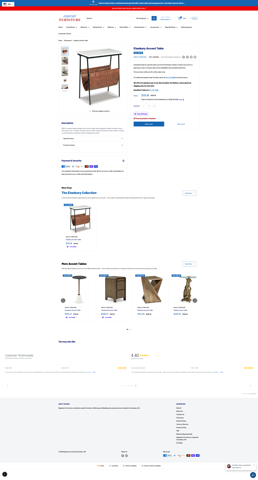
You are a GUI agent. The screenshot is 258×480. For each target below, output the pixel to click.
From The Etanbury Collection (171, 57)
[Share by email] (195, 57)
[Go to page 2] (129, 329)
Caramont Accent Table (73, 310)
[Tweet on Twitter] (191, 57)
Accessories (154, 27)
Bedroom (84, 27)
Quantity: (137, 106)
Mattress (111, 27)
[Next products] (195, 300)
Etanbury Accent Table (73, 239)
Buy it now (181, 124)
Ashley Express (186, 27)
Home (60, 27)
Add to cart (149, 124)
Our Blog (179, 443)
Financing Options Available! (145, 118)
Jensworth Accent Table (109, 310)
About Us (179, 411)
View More (188, 193)
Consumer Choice (64, 33)
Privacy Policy (181, 427)
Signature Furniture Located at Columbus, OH (187, 438)
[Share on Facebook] (183, 57)
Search (178, 408)
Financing (179, 418)
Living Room (70, 27)
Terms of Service (182, 424)
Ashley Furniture (140, 57)
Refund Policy (181, 421)
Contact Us (180, 414)
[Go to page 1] (127, 329)
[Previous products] (63, 300)
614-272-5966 (170, 77)
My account (165, 19)
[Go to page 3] (130, 329)
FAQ (177, 431)
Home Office (124, 27)
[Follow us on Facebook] (122, 455)
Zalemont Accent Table (145, 310)
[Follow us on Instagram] (126, 455)
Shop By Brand (170, 27)
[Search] (154, 18)
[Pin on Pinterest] (187, 57)
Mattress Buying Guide (184, 434)
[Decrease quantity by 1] (143, 106)
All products (68, 40)
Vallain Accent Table (180, 310)
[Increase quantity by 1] (154, 106)
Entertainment (139, 27)
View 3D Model (142, 114)
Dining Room (97, 27)
